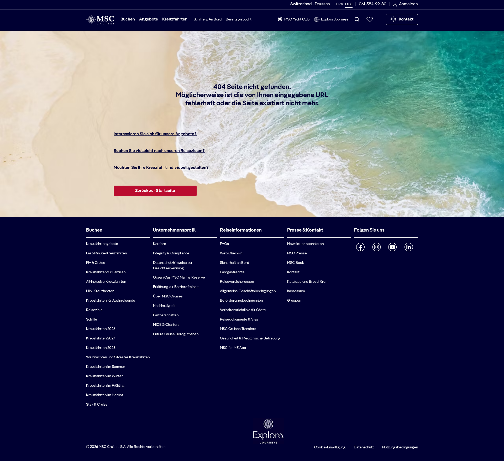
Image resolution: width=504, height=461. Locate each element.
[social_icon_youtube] (392, 247)
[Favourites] (369, 19)
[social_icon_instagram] (376, 247)
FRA (339, 4)
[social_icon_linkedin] (408, 247)
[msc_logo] (100, 19)
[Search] (357, 19)
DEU (349, 4)
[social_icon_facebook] (360, 247)
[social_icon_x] (356, 261)
